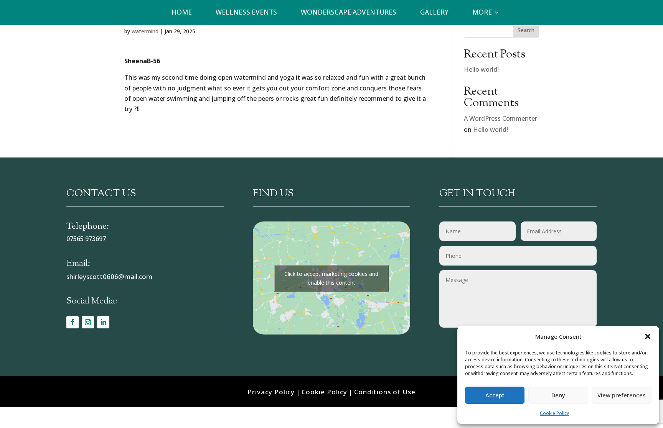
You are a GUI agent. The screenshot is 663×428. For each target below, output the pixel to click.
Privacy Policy (271, 391)
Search (526, 30)
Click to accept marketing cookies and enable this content (331, 278)
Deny (558, 395)
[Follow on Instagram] (88, 322)
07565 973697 (86, 238)
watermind (145, 31)
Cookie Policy (554, 413)
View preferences (621, 395)
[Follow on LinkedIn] (103, 322)
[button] (647, 336)
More (482, 12)
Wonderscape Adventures (348, 12)
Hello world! (481, 69)
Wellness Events (246, 12)
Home (182, 12)
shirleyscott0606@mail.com (109, 276)
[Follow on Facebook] (72, 322)
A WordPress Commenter (500, 118)
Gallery (434, 12)
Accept (495, 395)
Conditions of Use (385, 391)
